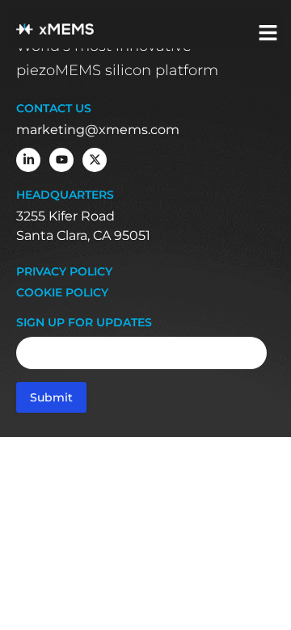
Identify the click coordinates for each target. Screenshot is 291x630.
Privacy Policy (64, 272)
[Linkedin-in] (28, 160)
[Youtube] (61, 160)
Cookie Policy (62, 293)
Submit (51, 397)
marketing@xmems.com (97, 129)
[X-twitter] (94, 160)
